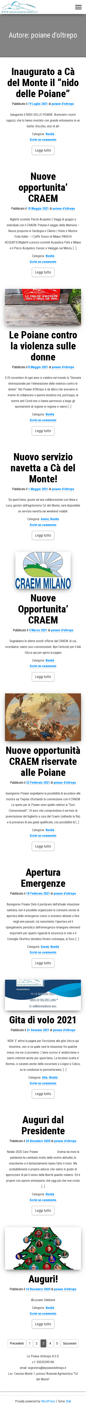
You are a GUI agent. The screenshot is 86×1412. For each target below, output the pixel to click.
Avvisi (45, 519)
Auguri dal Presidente (43, 1125)
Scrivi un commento (43, 140)
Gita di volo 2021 (43, 1020)
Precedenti (17, 1343)
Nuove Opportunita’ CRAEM (43, 609)
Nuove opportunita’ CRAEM (43, 187)
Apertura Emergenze (43, 878)
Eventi (45, 947)
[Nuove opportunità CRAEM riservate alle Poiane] (43, 717)
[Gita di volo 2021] (43, 995)
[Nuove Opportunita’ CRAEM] (43, 570)
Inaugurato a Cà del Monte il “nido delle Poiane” (43, 83)
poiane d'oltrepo (63, 104)
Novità (50, 134)
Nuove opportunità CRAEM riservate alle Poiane (43, 761)
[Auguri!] (43, 1248)
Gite (45, 1077)
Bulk (68, 1401)
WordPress (48, 1401)
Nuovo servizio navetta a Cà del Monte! (43, 468)
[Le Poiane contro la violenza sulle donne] (43, 307)
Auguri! (43, 1279)
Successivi (69, 1343)
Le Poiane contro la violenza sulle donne (43, 346)
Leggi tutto (43, 150)
